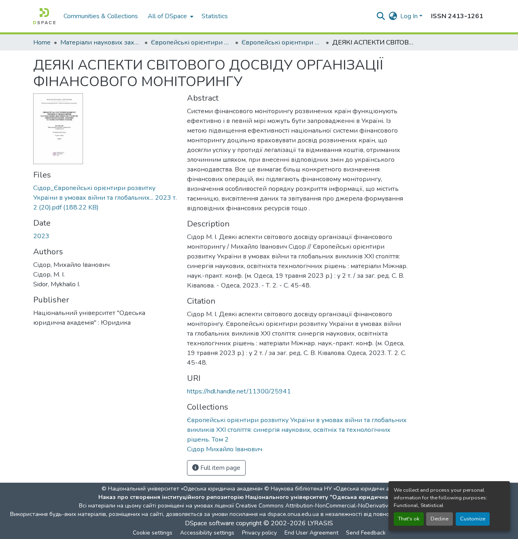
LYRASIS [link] (320, 523)
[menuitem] (169, 16)
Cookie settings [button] (152, 533)
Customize (472, 518)
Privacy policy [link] (259, 533)
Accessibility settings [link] (207, 533)
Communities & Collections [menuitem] (101, 16)
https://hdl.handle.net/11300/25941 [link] (239, 391)
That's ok (408, 518)
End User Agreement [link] (311, 533)
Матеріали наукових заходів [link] (100, 42)
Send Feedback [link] (366, 533)
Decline (439, 518)
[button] (44, 16)
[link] (105, 197)
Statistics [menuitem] (215, 16)
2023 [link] (41, 236)
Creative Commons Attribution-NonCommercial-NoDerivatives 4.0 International (337, 505)
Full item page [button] (219, 467)
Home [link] (42, 42)
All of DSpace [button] (167, 16)
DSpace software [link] (209, 523)
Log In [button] (409, 16)
